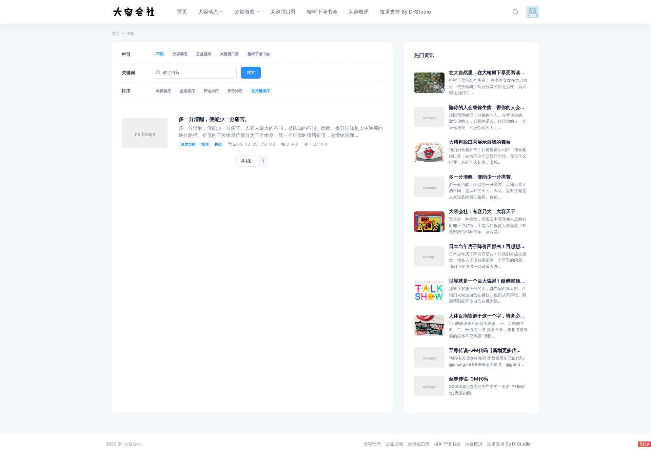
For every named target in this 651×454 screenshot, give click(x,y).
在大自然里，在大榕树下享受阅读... (486, 72)
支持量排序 (260, 90)
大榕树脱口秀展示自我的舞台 (480, 142)
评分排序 (235, 90)
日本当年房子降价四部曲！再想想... (486, 246)
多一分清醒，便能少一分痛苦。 (214, 119)
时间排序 (163, 90)
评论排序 (211, 90)
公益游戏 (203, 53)
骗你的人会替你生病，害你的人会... (486, 107)
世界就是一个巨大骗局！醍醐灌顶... (486, 281)
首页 (116, 33)
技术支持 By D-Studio (509, 444)
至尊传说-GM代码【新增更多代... (484, 350)
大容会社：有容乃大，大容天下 (482, 211)
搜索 (251, 72)
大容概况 (473, 444)
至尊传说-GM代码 (468, 378)
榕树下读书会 (259, 53)
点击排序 (187, 90)
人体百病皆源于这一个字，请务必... (486, 315)
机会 (218, 144)
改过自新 (188, 144)
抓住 (205, 144)
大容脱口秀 (229, 53)
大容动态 (180, 53)
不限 (160, 53)
